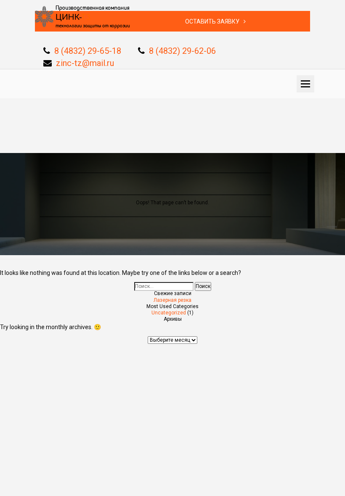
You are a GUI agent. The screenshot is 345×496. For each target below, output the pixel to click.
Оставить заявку (212, 21)
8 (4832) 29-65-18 (87, 51)
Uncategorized (168, 313)
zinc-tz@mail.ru (85, 63)
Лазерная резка (172, 300)
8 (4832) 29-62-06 (182, 51)
